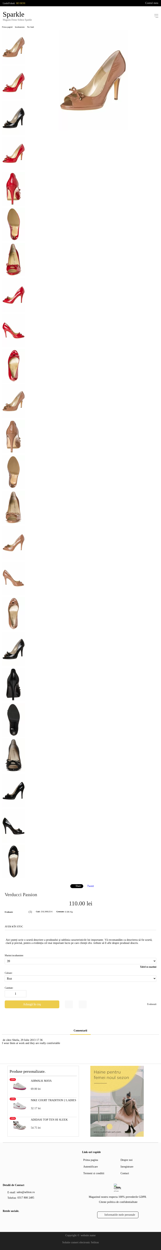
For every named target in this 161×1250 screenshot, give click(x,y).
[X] (11, 1219)
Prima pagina (90, 1159)
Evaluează (151, 1004)
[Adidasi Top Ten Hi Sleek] (20, 1131)
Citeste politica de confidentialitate (118, 1202)
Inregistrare (127, 1166)
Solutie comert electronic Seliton (80, 1242)
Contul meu (151, 3)
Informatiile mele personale (119, 1214)
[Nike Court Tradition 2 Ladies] (20, 1111)
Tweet (90, 885)
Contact (125, 1173)
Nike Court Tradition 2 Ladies (53, 1100)
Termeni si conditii (93, 1173)
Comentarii (80, 1030)
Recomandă (83, 1004)
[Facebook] (5, 1219)
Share (78, 886)
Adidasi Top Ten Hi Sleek (49, 1119)
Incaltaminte (20, 27)
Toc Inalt (30, 27)
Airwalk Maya (41, 1080)
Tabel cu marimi (148, 966)
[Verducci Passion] (93, 129)
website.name (88, 1235)
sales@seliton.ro (26, 1192)
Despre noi (127, 1159)
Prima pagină (7, 27)
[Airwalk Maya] (20, 1092)
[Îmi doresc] (69, 1004)
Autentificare (90, 1166)
